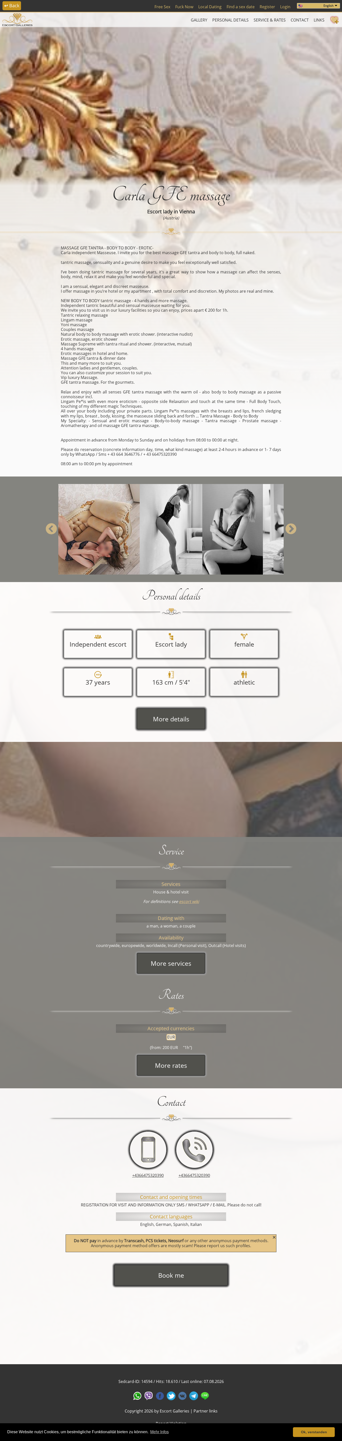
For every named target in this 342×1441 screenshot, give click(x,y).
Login (285, 7)
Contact (300, 20)
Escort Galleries (174, 1411)
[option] (171, 102)
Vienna (187, 211)
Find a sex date (241, 7)
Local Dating (210, 7)
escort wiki (189, 901)
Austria (171, 218)
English (328, 6)
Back (11, 6)
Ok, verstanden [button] (314, 1432)
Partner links (206, 1411)
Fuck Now (184, 7)
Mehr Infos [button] (159, 1432)
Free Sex (162, 7)
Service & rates (270, 20)
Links (319, 20)
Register (267, 7)
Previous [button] (51, 529)
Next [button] (291, 529)
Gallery (199, 20)
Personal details (230, 20)
